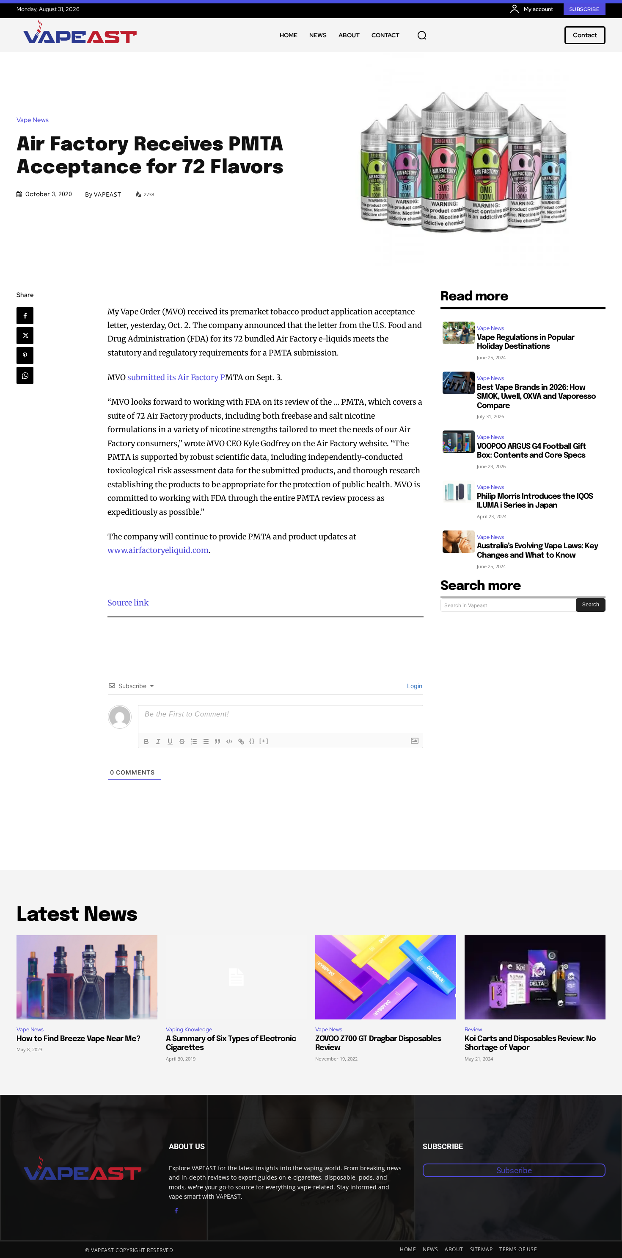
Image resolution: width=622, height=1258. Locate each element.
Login (413, 685)
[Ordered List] (194, 741)
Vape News (33, 120)
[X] (25, 335)
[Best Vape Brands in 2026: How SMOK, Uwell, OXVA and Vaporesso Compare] (459, 383)
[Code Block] (229, 741)
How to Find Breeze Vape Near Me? (78, 1039)
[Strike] (182, 741)
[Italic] (158, 741)
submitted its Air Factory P (176, 377)
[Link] (241, 741)
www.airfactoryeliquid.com (158, 550)
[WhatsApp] (25, 375)
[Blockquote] (217, 741)
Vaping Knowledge (189, 1029)
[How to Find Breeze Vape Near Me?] (87, 977)
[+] (264, 741)
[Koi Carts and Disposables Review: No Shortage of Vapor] (535, 977)
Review (473, 1029)
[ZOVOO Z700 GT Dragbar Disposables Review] (385, 977)
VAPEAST (107, 194)
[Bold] (146, 741)
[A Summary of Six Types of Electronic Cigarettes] (236, 977)
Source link (128, 603)
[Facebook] (25, 315)
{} (252, 741)
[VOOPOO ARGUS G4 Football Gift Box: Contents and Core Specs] (459, 441)
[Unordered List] (206, 741)
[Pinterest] (25, 355)
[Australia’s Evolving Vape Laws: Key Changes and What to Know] (459, 541)
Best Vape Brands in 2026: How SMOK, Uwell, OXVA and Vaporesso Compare (536, 397)
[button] (422, 35)
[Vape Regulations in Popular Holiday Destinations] (459, 333)
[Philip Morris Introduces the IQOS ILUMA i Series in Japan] (459, 491)
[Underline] (170, 741)
